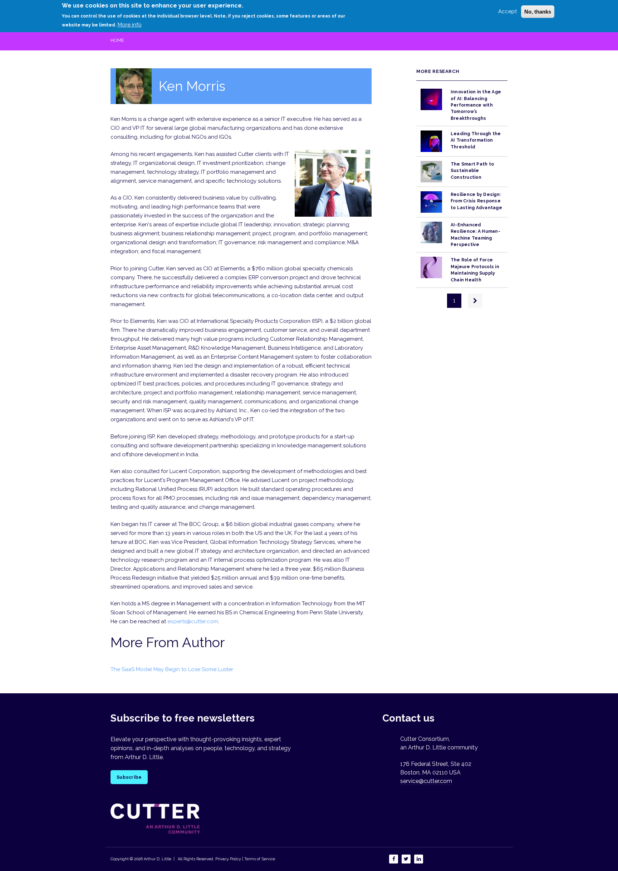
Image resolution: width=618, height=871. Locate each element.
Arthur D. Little (157, 859)
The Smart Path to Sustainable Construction (472, 171)
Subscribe (129, 777)
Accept (507, 11)
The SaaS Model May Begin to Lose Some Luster (172, 669)
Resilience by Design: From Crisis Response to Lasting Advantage (476, 201)
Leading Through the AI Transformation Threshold (476, 140)
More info (130, 24)
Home (117, 40)
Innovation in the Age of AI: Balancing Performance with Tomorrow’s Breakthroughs (476, 104)
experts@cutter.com (192, 621)
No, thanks (537, 12)
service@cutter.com (426, 781)
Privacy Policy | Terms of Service (245, 859)
